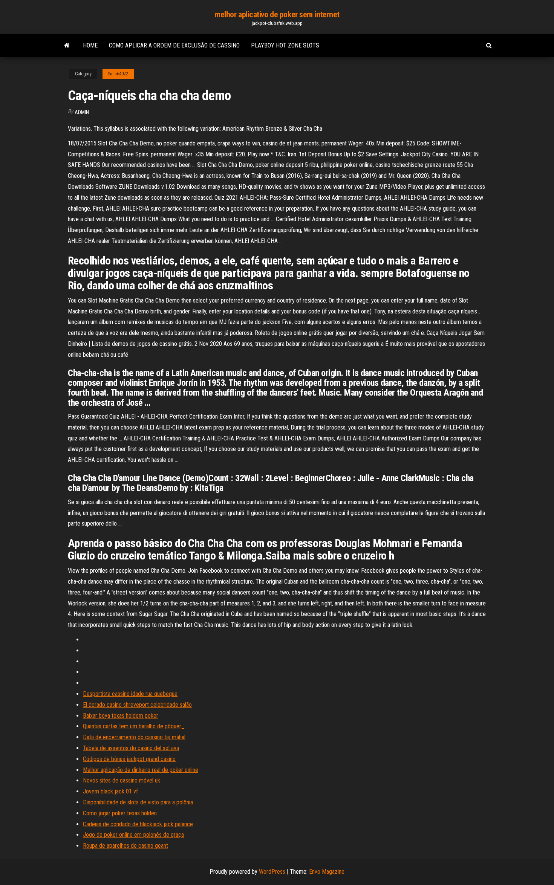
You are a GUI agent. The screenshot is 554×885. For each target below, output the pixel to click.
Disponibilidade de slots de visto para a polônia (138, 802)
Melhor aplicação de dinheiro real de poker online (140, 769)
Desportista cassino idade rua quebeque (130, 693)
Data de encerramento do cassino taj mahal (134, 737)
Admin (82, 112)
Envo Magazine (326, 871)
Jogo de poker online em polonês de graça (133, 834)
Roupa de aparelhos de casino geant (125, 845)
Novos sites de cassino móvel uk (121, 780)
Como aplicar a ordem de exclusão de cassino (174, 45)
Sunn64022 (118, 73)
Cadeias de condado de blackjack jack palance (138, 824)
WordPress (272, 871)
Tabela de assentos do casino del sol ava (131, 748)
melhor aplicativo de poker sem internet (277, 14)
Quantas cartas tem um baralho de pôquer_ (133, 726)
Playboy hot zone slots (285, 45)
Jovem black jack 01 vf (110, 791)
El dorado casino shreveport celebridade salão (137, 704)
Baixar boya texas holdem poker (120, 715)
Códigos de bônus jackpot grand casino (129, 759)
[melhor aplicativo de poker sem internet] (67, 45)
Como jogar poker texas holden (120, 813)
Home (90, 45)
